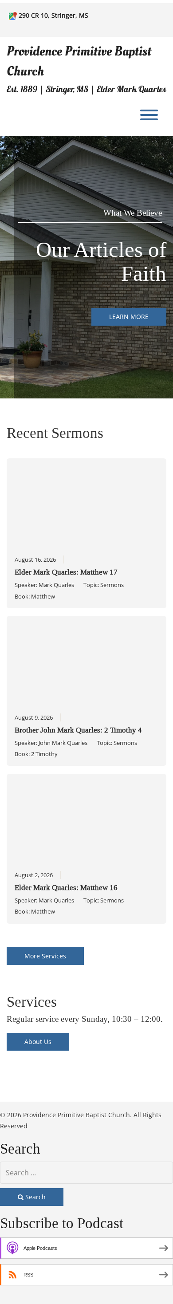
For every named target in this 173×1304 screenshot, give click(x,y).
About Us (37, 1041)
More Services (45, 956)
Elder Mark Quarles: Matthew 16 (66, 887)
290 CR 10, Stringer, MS (53, 15)
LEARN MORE (129, 316)
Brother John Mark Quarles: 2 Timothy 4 (78, 730)
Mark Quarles (56, 585)
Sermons (112, 585)
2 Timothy (44, 754)
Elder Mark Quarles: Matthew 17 (66, 572)
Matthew (43, 596)
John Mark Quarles (63, 743)
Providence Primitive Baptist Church (79, 61)
